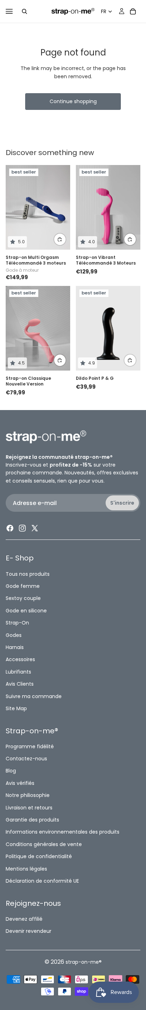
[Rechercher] (24, 11)
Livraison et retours (29, 807)
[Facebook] (10, 528)
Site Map (16, 708)
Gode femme (23, 586)
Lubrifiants (18, 671)
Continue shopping (73, 101)
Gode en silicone (26, 610)
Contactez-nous (26, 758)
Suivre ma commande (34, 696)
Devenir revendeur (28, 931)
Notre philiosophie (28, 795)
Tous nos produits (28, 573)
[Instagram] (22, 528)
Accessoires (20, 659)
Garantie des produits (32, 819)
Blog (11, 770)
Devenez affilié (24, 919)
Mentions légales (26, 868)
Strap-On (17, 622)
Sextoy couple (23, 598)
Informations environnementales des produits (62, 831)
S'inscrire (122, 502)
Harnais (15, 647)
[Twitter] (34, 528)
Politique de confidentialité (39, 856)
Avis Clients (20, 683)
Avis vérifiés (20, 783)
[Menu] (9, 11)
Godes (14, 634)
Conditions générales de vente (44, 844)
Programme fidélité (30, 746)
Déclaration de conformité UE (42, 880)
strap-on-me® (84, 962)
